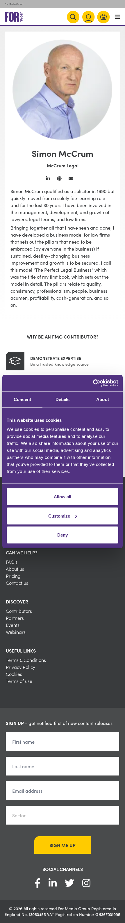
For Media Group (14, 4)
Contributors (19, 611)
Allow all (62, 496)
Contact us (17, 583)
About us (15, 568)
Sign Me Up (62, 845)
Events (12, 625)
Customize (59, 515)
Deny (62, 534)
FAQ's (11, 561)
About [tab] (102, 399)
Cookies (14, 674)
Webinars (16, 632)
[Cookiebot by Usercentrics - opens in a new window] (92, 383)
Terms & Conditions (26, 660)
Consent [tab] (22, 399)
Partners (15, 618)
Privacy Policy (20, 667)
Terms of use (19, 681)
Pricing (13, 575)
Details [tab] (63, 399)
